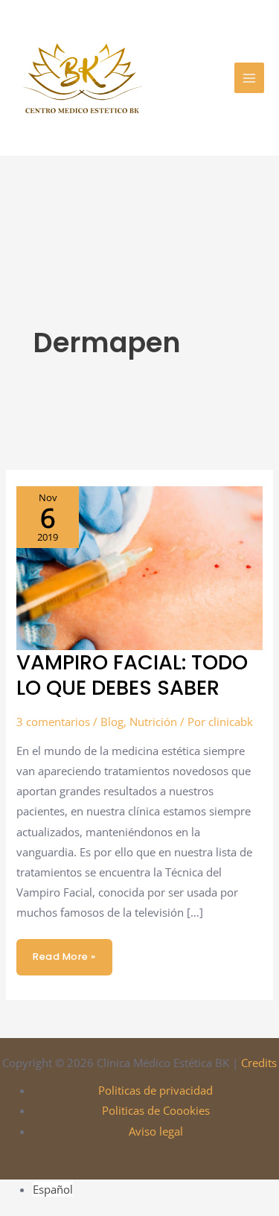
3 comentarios (53, 721)
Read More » (64, 951)
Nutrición (153, 721)
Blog (112, 721)
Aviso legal (156, 1131)
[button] (212, 78)
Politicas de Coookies (156, 1110)
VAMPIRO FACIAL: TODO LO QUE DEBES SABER (132, 675)
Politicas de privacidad (155, 1090)
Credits (259, 1062)
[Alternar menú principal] (249, 77)
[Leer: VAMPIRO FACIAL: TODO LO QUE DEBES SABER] (139, 566)
